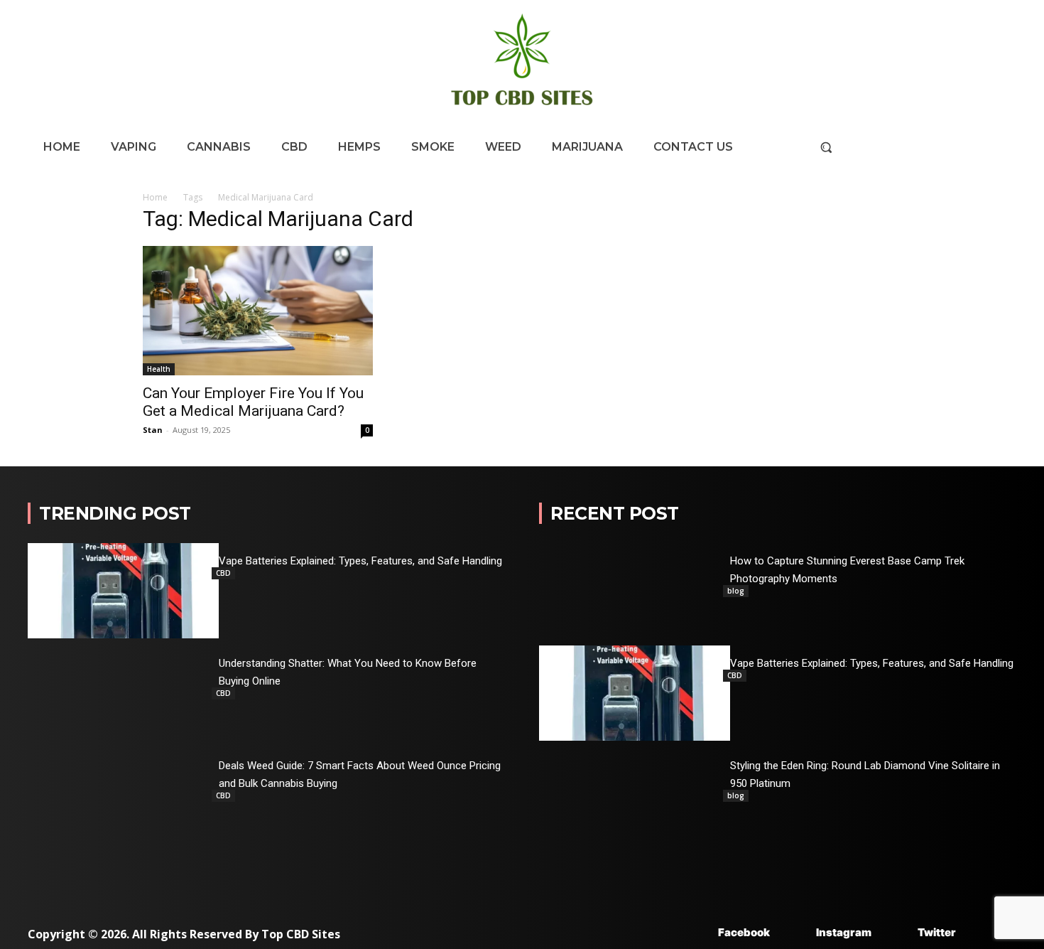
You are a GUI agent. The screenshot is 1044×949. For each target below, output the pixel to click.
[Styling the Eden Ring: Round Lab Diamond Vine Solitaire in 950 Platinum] (634, 795)
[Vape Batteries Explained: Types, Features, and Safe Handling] (123, 590)
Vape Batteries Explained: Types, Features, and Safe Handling (360, 560)
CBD (223, 573)
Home (155, 197)
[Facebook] (697, 933)
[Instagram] (795, 933)
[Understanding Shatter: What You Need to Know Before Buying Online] (123, 693)
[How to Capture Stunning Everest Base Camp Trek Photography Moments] (634, 590)
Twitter (937, 932)
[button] (826, 147)
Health (158, 369)
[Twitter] (896, 933)
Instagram (843, 932)
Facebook (744, 932)
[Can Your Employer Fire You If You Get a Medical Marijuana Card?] (258, 310)
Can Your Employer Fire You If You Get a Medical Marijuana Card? (253, 402)
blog (735, 591)
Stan (153, 429)
